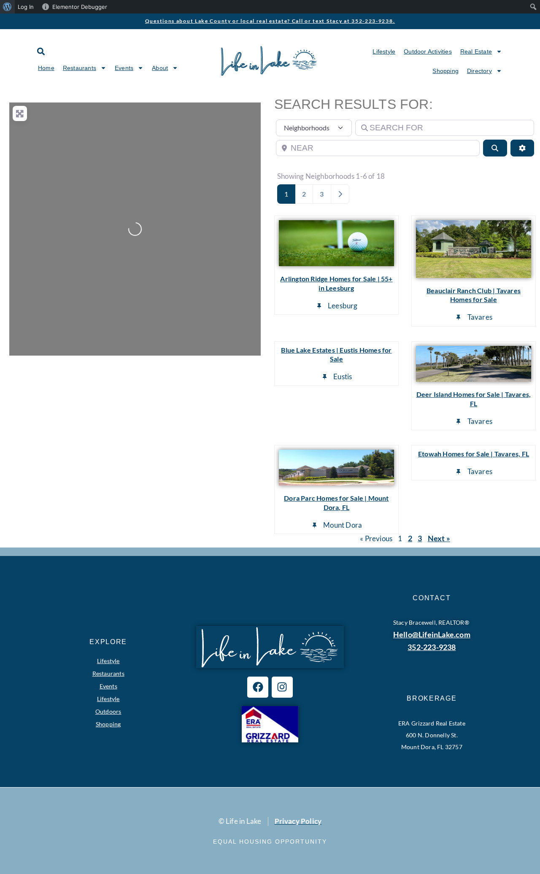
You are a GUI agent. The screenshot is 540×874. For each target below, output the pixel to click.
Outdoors (108, 711)
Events (108, 686)
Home (46, 68)
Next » (439, 538)
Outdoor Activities (428, 51)
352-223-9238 (432, 647)
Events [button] (124, 68)
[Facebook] (257, 687)
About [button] (160, 68)
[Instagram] (282, 687)
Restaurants (108, 673)
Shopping (445, 70)
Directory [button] (479, 70)
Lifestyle (384, 51)
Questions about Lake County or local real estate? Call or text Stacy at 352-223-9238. (270, 21)
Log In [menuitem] (26, 6)
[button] (41, 51)
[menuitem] (7, 6)
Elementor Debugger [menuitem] (79, 6)
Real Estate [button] (476, 51)
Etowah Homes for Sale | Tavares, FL (473, 454)
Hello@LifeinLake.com (431, 634)
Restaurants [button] (79, 68)
